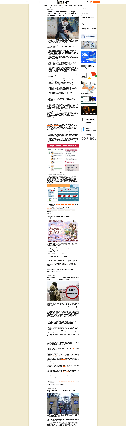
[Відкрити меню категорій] (27, 1)
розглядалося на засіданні (53, 125)
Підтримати (96, 1)
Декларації (80, 5)
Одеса (61, 269)
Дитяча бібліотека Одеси (53, 269)
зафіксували (67, 351)
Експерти (70, 5)
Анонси (55, 5)
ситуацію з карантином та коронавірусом (65, 204)
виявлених (63, 359)
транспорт (49, 211)
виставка (67, 269)
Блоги (75, 5)
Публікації (50, 5)
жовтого (74, 348)
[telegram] (87, 1)
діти (72, 269)
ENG (91, 2)
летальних (52, 347)
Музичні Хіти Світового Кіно (88, 17)
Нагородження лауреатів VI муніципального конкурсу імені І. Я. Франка (89, 23)
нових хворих (56, 367)
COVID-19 (49, 384)
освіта (73, 209)
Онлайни (65, 5)
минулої (64, 366)
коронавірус (61, 209)
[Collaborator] (89, 57)
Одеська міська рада (52, 209)
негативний (68, 362)
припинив (55, 355)
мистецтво (57, 271)
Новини (45, 5)
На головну (49, 7)
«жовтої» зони (66, 371)
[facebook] (81, 1)
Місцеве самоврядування (61, 7)
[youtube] (85, 1)
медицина (68, 209)
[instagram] (84, 1)
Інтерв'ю (60, 5)
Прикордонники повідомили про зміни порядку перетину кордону (63, 278)
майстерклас (50, 271)
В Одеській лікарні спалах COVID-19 (61, 391)
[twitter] (82, 1)
